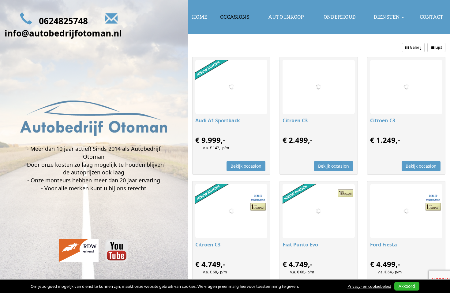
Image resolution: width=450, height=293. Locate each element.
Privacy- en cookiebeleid (369, 286)
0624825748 (63, 21)
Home (200, 16)
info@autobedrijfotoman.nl (63, 33)
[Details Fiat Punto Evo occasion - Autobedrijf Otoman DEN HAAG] (319, 211)
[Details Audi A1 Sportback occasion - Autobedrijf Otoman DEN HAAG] (231, 87)
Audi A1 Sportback (217, 120)
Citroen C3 (295, 120)
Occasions (234, 16)
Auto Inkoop (286, 16)
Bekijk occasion (246, 166)
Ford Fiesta (383, 244)
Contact (431, 16)
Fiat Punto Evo (300, 244)
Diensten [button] (387, 16)
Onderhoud (340, 16)
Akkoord (407, 286)
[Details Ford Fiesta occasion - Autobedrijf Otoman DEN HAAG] (406, 211)
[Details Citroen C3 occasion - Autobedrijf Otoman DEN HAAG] (319, 87)
